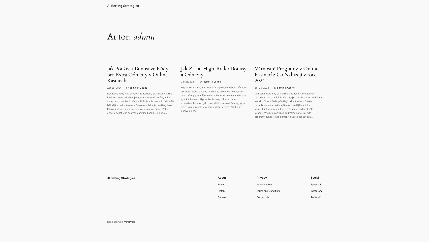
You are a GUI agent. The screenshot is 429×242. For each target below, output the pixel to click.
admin (133, 87)
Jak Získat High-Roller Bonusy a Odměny (214, 72)
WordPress (129, 221)
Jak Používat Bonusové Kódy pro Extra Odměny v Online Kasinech (137, 75)
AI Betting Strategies (123, 6)
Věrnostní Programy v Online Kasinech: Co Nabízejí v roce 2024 (286, 75)
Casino (143, 87)
